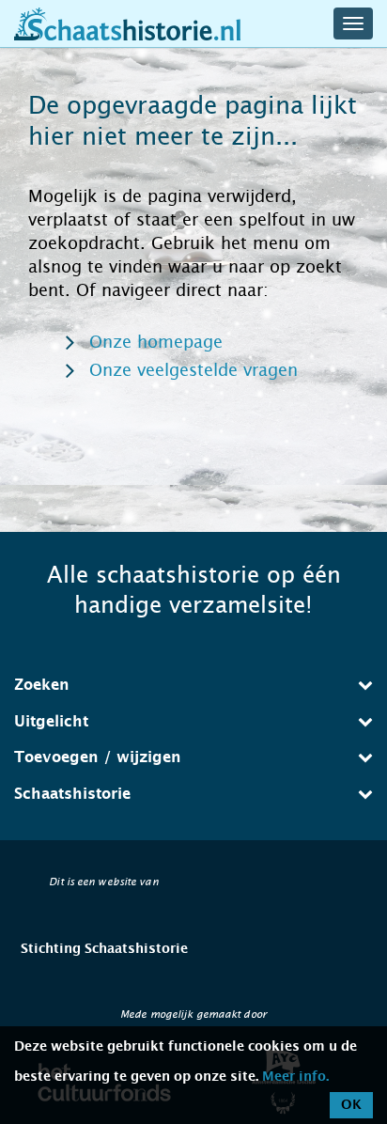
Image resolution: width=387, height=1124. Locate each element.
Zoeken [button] (42, 685)
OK (351, 1105)
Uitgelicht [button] (51, 721)
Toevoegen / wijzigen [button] (97, 757)
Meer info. (295, 1077)
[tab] (193, 685)
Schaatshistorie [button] (72, 794)
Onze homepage (156, 342)
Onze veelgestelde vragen (193, 370)
